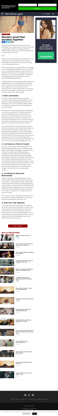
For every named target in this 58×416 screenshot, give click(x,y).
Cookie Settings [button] (26, 413)
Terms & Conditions (42, 399)
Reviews (17, 399)
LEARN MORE (46, 57)
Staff (18, 238)
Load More (17, 383)
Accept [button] (34, 413)
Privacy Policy (32, 399)
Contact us (24, 399)
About (12, 399)
